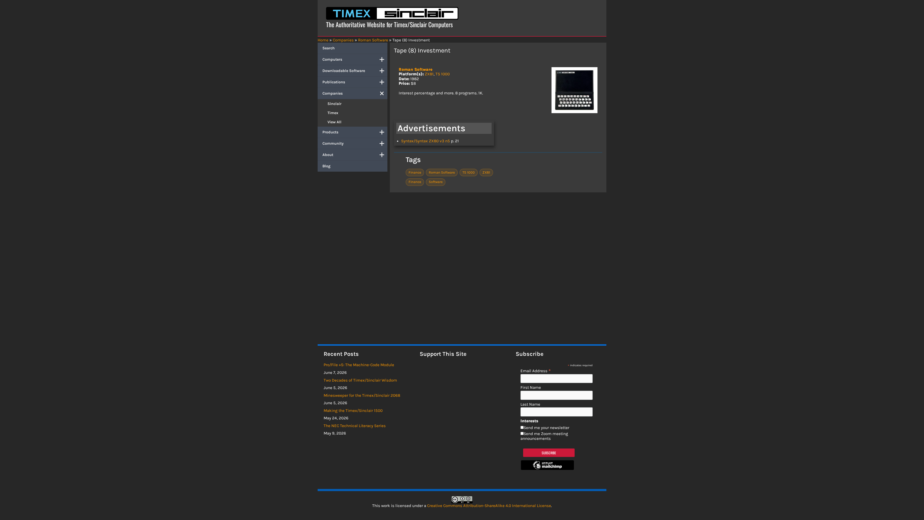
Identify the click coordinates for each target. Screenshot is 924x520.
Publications (333, 82)
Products (330, 132)
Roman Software (415, 69)
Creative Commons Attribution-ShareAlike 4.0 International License (489, 505)
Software (436, 182)
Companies (332, 93)
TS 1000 (443, 74)
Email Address (535, 370)
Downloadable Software (343, 70)
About (327, 154)
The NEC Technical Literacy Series (355, 425)
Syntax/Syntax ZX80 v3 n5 (425, 140)
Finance (415, 172)
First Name (530, 387)
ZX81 (429, 74)
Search (328, 48)
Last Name (530, 404)
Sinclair (334, 103)
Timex (332, 112)
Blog (326, 166)
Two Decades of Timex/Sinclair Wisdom (360, 380)
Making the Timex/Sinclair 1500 (353, 410)
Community (333, 143)
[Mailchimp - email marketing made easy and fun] (547, 468)
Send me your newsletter (546, 427)
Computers (332, 59)
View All (334, 122)
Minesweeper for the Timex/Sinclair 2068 (362, 395)
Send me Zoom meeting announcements (544, 436)
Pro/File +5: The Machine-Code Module (359, 364)
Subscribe (549, 452)
